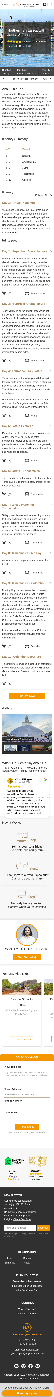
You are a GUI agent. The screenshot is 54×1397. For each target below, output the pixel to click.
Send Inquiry (27, 1126)
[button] (49, 797)
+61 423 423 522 (27, 1344)
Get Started (26, 957)
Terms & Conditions (27, 1313)
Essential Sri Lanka (22, 999)
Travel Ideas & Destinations (27, 1281)
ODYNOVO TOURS (39, 1388)
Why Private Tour (27, 1309)
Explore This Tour (22, 1039)
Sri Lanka (10, 1262)
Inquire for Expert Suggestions (27, 1286)
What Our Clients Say (27, 1290)
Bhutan (27, 1258)
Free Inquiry (25, 1393)
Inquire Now (27, 696)
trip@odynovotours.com (27, 1349)
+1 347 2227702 (27, 1340)
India (9, 1258)
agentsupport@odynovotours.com (27, 1353)
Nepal (27, 1262)
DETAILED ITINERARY (25, 79)
